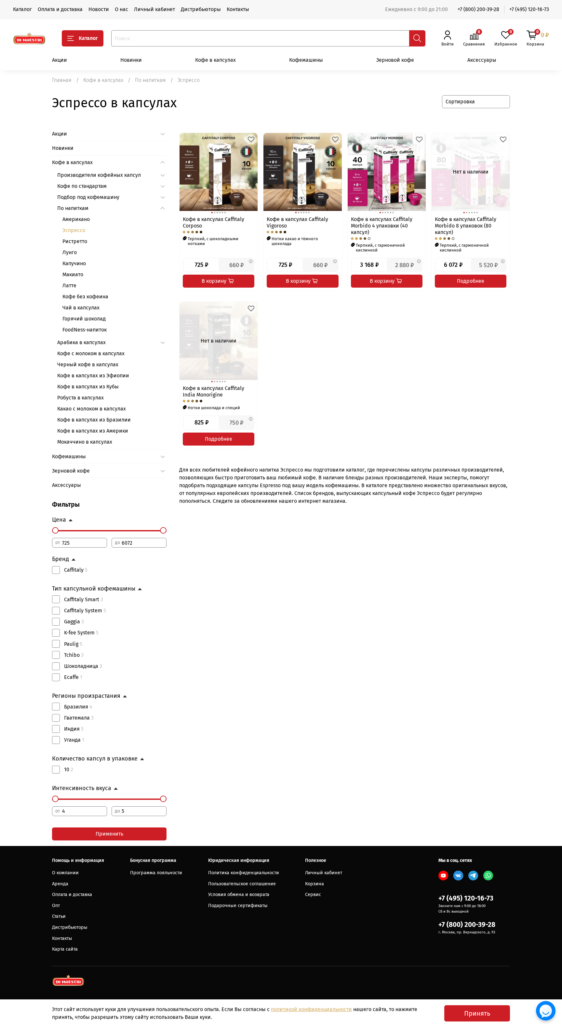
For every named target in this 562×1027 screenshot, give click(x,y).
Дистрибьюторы (201, 9)
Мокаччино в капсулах (84, 442)
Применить (109, 834)
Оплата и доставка (60, 9)
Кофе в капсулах (215, 60)
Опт (56, 905)
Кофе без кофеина (85, 296)
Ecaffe (73, 677)
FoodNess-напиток (84, 330)
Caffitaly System (85, 610)
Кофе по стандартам (82, 186)
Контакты (238, 9)
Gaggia (74, 621)
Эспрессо (73, 230)
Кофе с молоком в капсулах (91, 353)
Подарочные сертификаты (238, 905)
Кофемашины (306, 60)
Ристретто (74, 241)
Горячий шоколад (84, 319)
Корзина (314, 884)
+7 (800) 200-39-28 (478, 9)
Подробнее (470, 281)
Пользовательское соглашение (242, 884)
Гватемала (79, 718)
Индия (74, 729)
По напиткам (150, 80)
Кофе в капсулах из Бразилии (94, 420)
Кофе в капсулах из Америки (92, 431)
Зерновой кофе (395, 60)
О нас (121, 9)
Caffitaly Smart (83, 599)
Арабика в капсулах (81, 342)
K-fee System (81, 633)
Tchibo (74, 655)
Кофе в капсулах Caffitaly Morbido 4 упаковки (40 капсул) (381, 225)
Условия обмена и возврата (238, 894)
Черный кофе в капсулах (87, 364)
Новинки (131, 60)
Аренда (60, 884)
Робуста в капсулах (80, 398)
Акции (59, 60)
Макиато (72, 274)
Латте (69, 285)
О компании (65, 873)
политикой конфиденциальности (311, 1009)
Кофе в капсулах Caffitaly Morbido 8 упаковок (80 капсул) (465, 225)
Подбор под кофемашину (88, 197)
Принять (477, 1013)
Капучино (74, 263)
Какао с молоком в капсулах (91, 409)
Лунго (69, 252)
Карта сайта (65, 949)
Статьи (59, 916)
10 (68, 769)
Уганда (74, 740)
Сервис (313, 894)
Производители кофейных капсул (99, 175)
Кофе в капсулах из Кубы (88, 387)
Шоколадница (83, 666)
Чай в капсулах (81, 308)
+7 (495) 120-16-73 (529, 9)
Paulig (73, 644)
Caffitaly (75, 570)
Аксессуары (481, 60)
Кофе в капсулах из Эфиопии (93, 375)
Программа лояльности (156, 873)
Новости (98, 9)
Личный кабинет (154, 9)
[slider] (55, 530)
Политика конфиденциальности (243, 873)
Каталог (22, 9)
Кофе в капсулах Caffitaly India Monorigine (213, 391)
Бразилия (78, 707)
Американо (76, 219)
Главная (62, 80)
